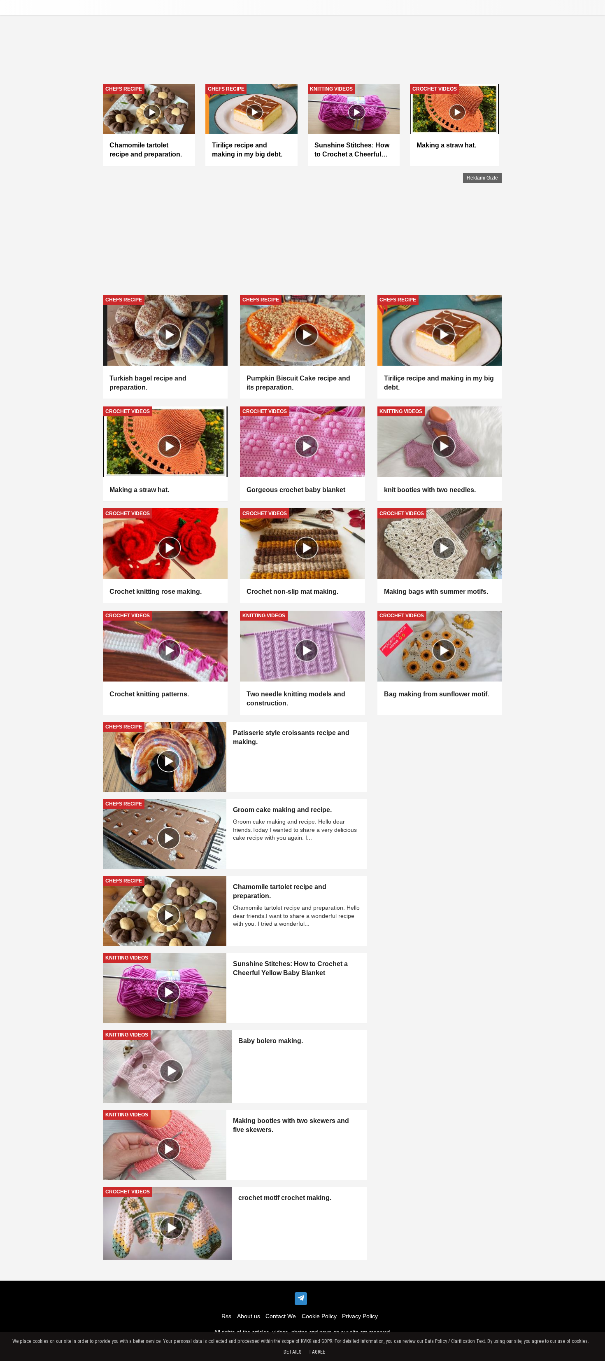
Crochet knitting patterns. (149, 694)
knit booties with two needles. (430, 489)
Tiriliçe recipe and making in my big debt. (439, 383)
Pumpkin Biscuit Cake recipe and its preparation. (298, 383)
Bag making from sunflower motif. (436, 694)
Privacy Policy (360, 1316)
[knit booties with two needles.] (439, 441)
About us (248, 1316)
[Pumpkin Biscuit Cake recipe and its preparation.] (302, 330)
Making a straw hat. (139, 489)
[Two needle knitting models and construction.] (302, 646)
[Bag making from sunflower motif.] (439, 646)
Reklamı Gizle (482, 178)
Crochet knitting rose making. (155, 591)
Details (292, 1352)
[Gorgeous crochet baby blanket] (302, 441)
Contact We (280, 1316)
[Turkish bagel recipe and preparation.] (165, 330)
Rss (226, 1316)
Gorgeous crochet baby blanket (296, 489)
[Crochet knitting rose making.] (165, 543)
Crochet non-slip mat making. (292, 591)
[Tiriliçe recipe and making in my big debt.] (439, 330)
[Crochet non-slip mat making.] (302, 543)
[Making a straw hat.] (165, 441)
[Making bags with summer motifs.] (439, 543)
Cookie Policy (319, 1316)
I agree (317, 1352)
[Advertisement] (302, 230)
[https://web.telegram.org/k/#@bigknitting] (301, 1298)
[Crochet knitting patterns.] (165, 646)
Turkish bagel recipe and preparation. (147, 383)
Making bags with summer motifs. (436, 591)
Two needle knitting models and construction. (296, 699)
